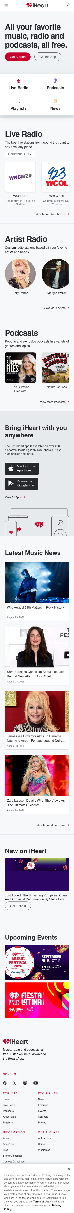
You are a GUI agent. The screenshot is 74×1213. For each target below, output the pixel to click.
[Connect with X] (14, 1083)
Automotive (44, 1138)
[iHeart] (37, 6)
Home (41, 1144)
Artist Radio (9, 1116)
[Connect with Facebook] (5, 1083)
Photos (42, 1122)
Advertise (8, 1144)
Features (43, 1105)
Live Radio (9, 1105)
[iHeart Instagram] (25, 1083)
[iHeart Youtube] (35, 1083)
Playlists (8, 1122)
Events (42, 1111)
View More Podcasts (53, 401)
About (6, 1138)
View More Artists (55, 307)
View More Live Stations (51, 214)
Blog (5, 1150)
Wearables (44, 1150)
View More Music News (51, 825)
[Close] (69, 1169)
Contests (43, 1116)
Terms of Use (41, 1201)
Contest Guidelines (14, 1161)
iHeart (6, 1099)
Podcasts (8, 1111)
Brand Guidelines (12, 1155)
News (41, 1099)
